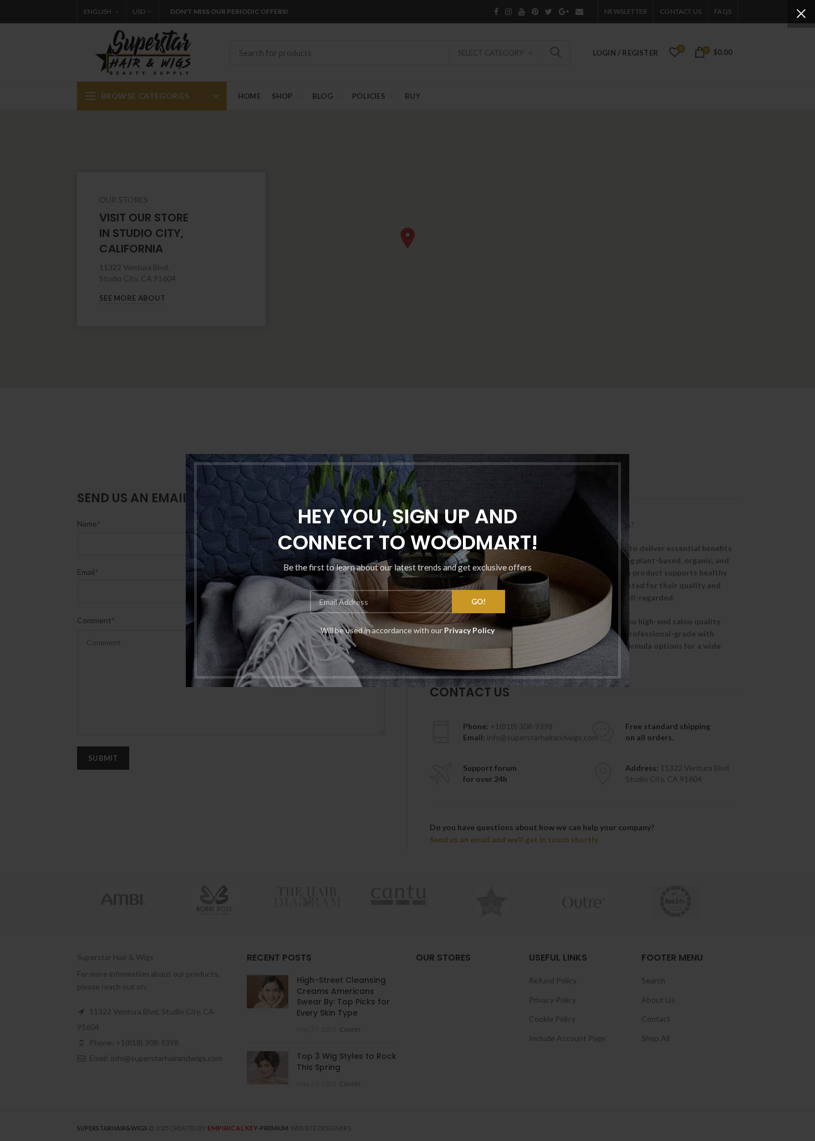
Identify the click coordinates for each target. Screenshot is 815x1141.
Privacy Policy (469, 630)
